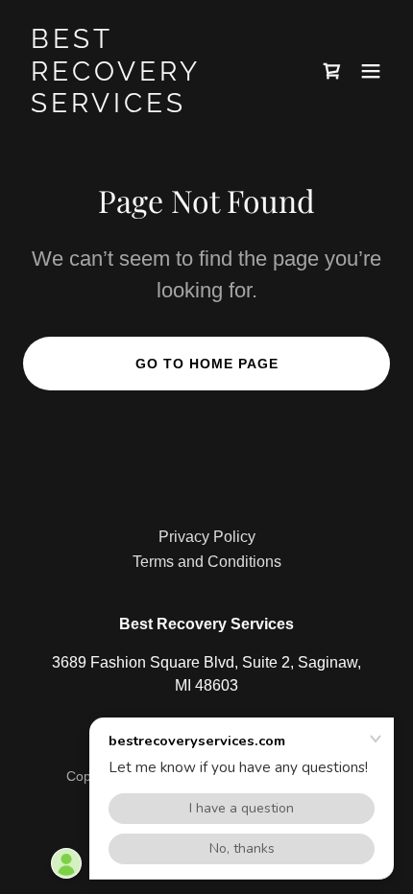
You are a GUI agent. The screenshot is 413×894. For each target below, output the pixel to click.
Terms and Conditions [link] (207, 561)
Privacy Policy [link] (206, 537)
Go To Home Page (207, 363)
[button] (332, 71)
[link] (151, 107)
